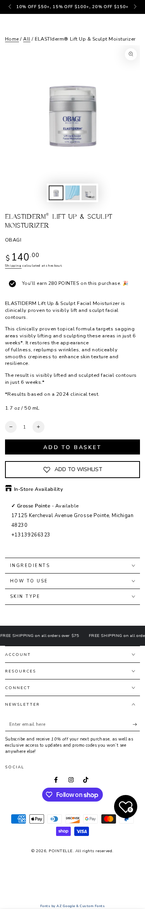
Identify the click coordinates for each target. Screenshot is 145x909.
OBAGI (13, 240)
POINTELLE (61, 851)
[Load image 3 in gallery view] (89, 193)
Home (12, 39)
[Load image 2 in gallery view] (72, 193)
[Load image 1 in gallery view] (56, 193)
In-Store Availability (38, 489)
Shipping (13, 265)
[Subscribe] (136, 724)
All (27, 39)
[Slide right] (134, 7)
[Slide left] (10, 7)
